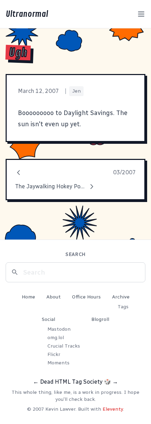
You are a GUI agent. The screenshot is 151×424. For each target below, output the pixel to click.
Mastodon (59, 329)
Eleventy (113, 409)
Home (28, 297)
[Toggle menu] (141, 14)
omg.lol (55, 338)
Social (48, 319)
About (53, 297)
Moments (58, 363)
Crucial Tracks (63, 346)
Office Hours (86, 297)
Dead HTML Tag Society (71, 381)
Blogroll (100, 319)
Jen (76, 91)
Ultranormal (27, 14)
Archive (121, 297)
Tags (123, 307)
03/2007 (124, 172)
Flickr (53, 354)
